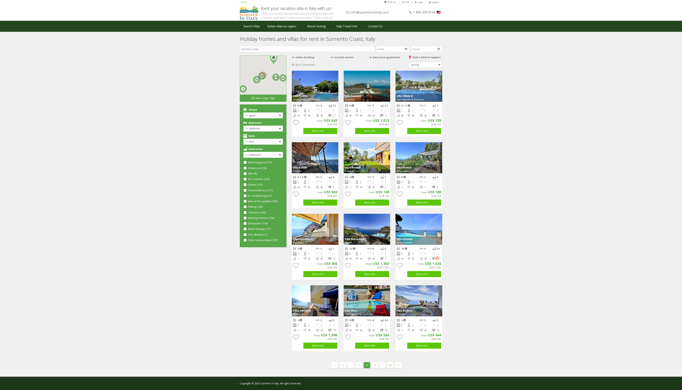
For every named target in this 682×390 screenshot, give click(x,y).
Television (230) (257, 212)
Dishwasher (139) (258, 223)
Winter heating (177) (259, 229)
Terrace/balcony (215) (260, 190)
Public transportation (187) (263, 240)
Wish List (391, 2)
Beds (252, 136)
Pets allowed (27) (258, 234)
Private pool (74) (257, 168)
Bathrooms (256, 149)
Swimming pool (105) (260, 162)
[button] (335, 74)
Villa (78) (252, 173)
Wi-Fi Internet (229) (259, 179)
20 (390, 365)
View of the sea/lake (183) (263, 201)
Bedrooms (255, 122)
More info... (318, 131)
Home (244, 2)
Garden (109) (255, 184)
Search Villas (251, 26)
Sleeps (253, 109)
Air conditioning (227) (260, 195)
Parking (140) (255, 206)
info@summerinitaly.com (370, 12)
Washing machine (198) (261, 218)
